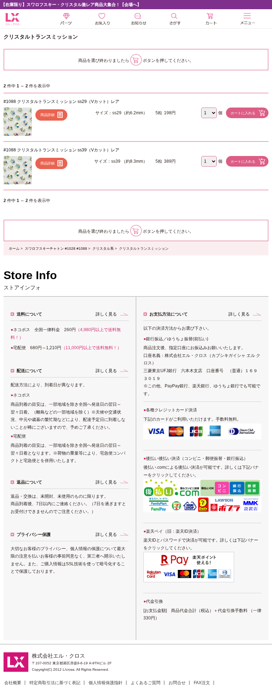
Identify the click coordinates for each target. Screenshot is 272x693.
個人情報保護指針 (106, 683)
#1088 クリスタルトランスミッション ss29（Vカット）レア (61, 101)
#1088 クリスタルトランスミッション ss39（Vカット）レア (61, 150)
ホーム (14, 248)
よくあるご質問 (145, 683)
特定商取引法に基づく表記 (54, 683)
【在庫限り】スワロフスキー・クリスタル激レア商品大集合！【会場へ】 (71, 4)
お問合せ (177, 683)
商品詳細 (47, 115)
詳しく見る (106, 314)
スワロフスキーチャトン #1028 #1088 (56, 248)
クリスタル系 (103, 248)
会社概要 (12, 683)
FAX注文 (202, 683)
